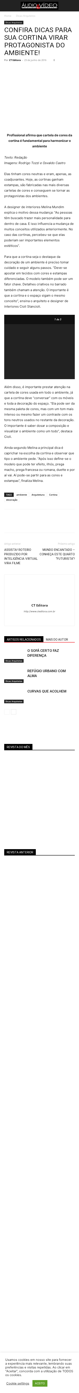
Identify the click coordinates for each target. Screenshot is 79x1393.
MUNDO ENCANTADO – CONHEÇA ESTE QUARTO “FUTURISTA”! (57, 554)
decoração (11, 499)
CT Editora (15, 60)
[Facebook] (8, 69)
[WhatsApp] (37, 69)
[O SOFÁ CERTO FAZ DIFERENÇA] (14, 655)
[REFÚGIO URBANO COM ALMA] (14, 676)
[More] (47, 69)
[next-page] (13, 711)
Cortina (53, 494)
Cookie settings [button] (17, 1383)
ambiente (21, 494)
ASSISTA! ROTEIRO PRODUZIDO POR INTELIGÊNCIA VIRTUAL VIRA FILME (21, 556)
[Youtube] (43, 619)
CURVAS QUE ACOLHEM (46, 691)
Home (7, 16)
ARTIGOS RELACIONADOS (24, 639)
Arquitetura (38, 494)
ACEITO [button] (40, 1383)
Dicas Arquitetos (25, 16)
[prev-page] (6, 711)
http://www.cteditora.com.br (39, 611)
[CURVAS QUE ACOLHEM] (14, 696)
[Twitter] (18, 69)
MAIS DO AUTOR (57, 639)
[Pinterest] (28, 69)
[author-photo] (39, 599)
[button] (6, 5)
